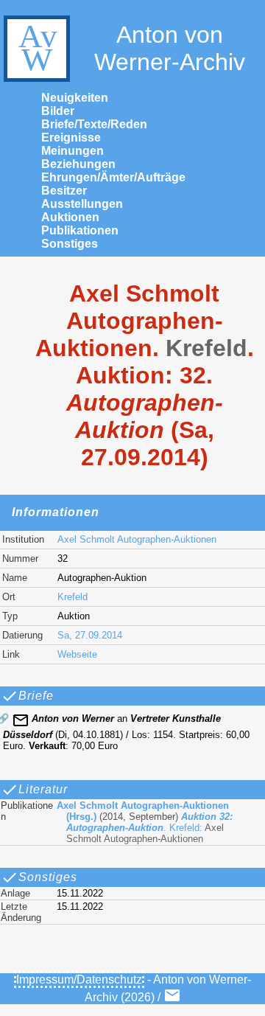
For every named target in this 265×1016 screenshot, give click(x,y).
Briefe (36, 695)
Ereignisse (71, 137)
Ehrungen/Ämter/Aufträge (113, 177)
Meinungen (72, 151)
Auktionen (70, 217)
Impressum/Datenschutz (79, 979)
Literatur (43, 789)
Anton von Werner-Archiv (169, 48)
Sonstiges (69, 243)
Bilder (57, 111)
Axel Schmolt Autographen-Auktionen (136, 539)
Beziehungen (78, 164)
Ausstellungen (82, 204)
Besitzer (64, 190)
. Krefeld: (145, 822)
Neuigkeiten (74, 97)
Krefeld (72, 596)
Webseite (77, 654)
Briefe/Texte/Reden (94, 124)
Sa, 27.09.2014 (89, 635)
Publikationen (80, 230)
